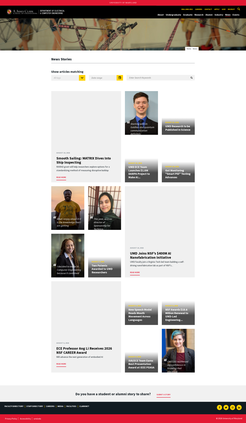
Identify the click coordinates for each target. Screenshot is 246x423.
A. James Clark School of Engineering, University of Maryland (35, 8)
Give (223, 9)
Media (60, 406)
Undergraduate (173, 14)
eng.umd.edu (187, 9)
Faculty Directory (13, 406)
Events (236, 14)
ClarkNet (84, 406)
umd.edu (37, 418)
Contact (208, 9)
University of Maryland (123, 3)
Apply (216, 9)
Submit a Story (164, 394)
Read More (61, 177)
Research (198, 14)
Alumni (209, 14)
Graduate (187, 14)
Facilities (71, 406)
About (161, 14)
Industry (219, 14)
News (227, 14)
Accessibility (25, 418)
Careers (198, 9)
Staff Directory (34, 406)
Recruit (231, 9)
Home (189, 49)
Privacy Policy (11, 418)
